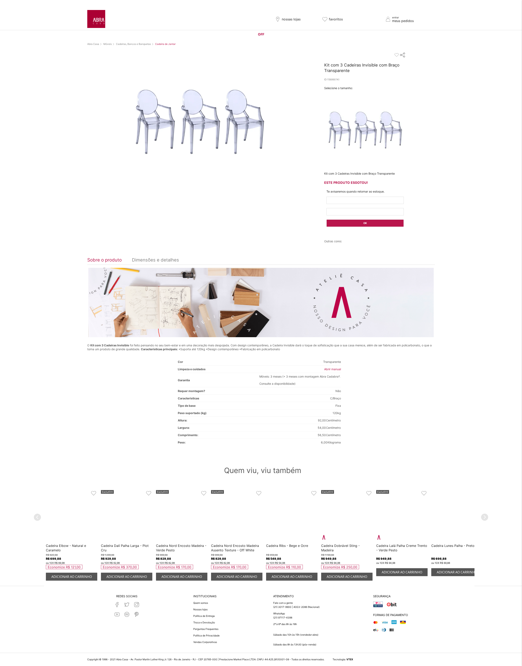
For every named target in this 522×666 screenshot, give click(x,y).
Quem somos (200, 602)
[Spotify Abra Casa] (127, 614)
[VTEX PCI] (378, 604)
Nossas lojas (200, 609)
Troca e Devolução (204, 622)
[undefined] (199, 123)
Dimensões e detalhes (155, 260)
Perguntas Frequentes (205, 629)
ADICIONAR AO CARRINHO (71, 576)
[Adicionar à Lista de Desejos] (93, 493)
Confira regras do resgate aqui (288, 3)
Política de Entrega (204, 615)
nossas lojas (291, 19)
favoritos (336, 19)
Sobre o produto (104, 260)
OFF (261, 34)
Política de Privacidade (206, 635)
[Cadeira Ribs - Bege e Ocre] (291, 516)
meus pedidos (403, 21)
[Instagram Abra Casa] (136, 604)
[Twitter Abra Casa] (127, 604)
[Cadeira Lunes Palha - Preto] (457, 516)
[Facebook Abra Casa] (117, 604)
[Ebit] (392, 604)
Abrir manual (332, 369)
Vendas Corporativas (205, 642)
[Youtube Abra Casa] (117, 614)
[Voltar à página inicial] (96, 19)
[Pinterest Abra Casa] (136, 614)
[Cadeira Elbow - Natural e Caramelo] (71, 516)
